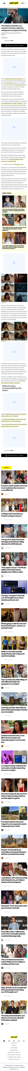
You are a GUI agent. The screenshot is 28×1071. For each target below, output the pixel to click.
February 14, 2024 (18, 164)
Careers (14, 1047)
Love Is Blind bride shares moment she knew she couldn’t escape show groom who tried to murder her (13, 247)
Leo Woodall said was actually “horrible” (12, 103)
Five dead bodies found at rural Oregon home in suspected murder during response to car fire (13, 824)
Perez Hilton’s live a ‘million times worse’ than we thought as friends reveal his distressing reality (13, 934)
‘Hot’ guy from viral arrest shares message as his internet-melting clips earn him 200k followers (12, 542)
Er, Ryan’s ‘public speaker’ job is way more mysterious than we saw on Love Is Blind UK (14, 488)
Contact (14, 1043)
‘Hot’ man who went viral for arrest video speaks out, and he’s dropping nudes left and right (13, 210)
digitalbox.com (15, 1069)
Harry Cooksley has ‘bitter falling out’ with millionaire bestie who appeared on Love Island (14, 682)
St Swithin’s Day (19, 85)
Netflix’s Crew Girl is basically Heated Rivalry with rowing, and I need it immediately (12, 654)
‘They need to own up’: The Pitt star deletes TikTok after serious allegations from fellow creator (13, 570)
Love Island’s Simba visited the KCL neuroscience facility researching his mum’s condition (14, 768)
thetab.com (11, 1065)
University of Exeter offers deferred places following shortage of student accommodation (14, 710)
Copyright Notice (14, 1055)
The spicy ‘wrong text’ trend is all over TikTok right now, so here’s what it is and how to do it (12, 598)
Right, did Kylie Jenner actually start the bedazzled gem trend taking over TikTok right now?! (13, 990)
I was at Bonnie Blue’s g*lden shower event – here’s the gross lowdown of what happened (14, 229)
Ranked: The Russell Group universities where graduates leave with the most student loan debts (13, 852)
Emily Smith (7, 40)
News (12, 40)
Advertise (14, 1050)
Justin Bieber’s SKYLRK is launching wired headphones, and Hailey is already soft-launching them (14, 880)
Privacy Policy (14, 1059)
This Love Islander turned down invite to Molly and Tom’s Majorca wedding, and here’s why (13, 962)
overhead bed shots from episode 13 (13, 79)
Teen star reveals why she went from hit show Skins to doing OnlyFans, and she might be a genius (14, 796)
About (14, 1045)
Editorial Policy (14, 1052)
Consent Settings (14, 1057)
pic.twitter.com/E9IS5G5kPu (8, 161)
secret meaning (9, 83)
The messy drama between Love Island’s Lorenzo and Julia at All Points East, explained (13, 1018)
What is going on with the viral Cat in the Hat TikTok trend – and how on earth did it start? (13, 626)
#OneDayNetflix (14, 159)
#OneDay (20, 159)
